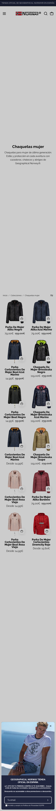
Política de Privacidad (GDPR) (33, 805)
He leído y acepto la (25, 805)
